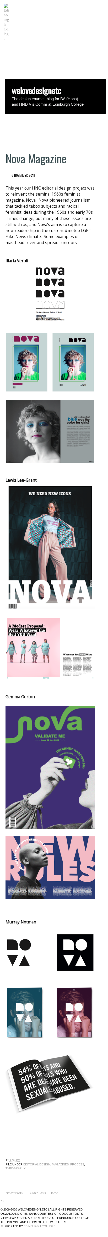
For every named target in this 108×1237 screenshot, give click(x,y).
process (77, 1164)
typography (15, 1168)
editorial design (36, 1164)
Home (54, 1193)
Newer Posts (14, 1193)
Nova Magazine (36, 158)
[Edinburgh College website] (6, 38)
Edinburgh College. (40, 1226)
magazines (60, 1164)
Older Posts (38, 1193)
